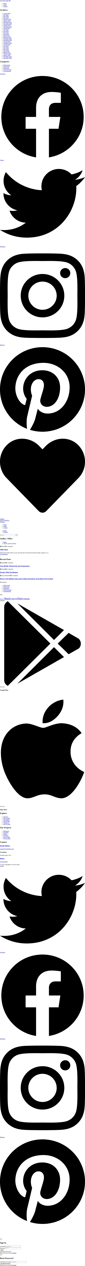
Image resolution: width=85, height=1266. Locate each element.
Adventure (2, 598)
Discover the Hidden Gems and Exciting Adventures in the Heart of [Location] (26, 579)
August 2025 (6, 28)
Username (2, 1246)
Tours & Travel (7, 69)
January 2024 (6, 55)
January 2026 (6, 21)
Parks (20, 598)
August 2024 (6, 44)
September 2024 (7, 43)
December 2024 (7, 38)
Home (5, 542)
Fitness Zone (6, 65)
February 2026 (7, 19)
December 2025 (7, 22)
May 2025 (6, 33)
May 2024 (6, 49)
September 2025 (7, 27)
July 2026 (5, 15)
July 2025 (5, 30)
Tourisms (26, 599)
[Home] (2, 522)
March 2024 (6, 52)
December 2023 (7, 56)
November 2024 (7, 40)
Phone (2, 858)
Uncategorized (7, 71)
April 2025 (6, 34)
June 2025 (6, 31)
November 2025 (7, 24)
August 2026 (6, 13)
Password (2, 1248)
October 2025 (7, 25)
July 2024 (5, 46)
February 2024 (7, 53)
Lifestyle (14, 599)
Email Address (5, 846)
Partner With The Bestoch (9, 572)
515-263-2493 (3, 861)
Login (4, 530)
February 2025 (7, 37)
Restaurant (6, 68)
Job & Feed (6, 66)
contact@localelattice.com (7, 849)
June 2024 (6, 47)
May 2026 (6, 18)
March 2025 (6, 35)
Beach (7, 598)
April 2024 (6, 50)
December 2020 (7, 58)
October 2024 (7, 41)
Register (14, 1253)
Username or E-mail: (5, 1262)
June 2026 (6, 16)
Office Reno (4, 549)
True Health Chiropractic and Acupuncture (15, 566)
